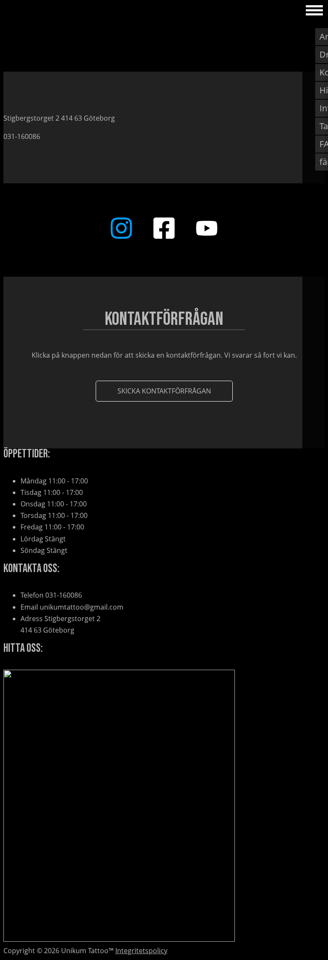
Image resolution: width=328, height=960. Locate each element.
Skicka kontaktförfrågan (164, 391)
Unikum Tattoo (37, 10)
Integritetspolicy (141, 950)
